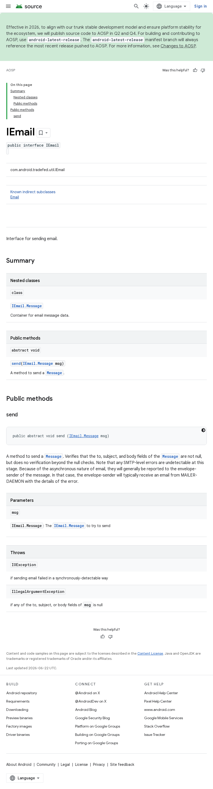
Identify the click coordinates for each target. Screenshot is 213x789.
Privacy (99, 764)
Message (54, 372)
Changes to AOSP (178, 46)
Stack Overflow (157, 726)
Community (46, 764)
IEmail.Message (27, 305)
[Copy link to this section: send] (23, 415)
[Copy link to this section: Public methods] (58, 399)
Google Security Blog (92, 718)
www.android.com (159, 709)
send (16, 363)
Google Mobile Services (163, 718)
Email (14, 197)
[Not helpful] (203, 70)
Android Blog (86, 709)
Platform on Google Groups (97, 726)
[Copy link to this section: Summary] (40, 261)
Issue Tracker (154, 734)
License (81, 764)
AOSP (10, 70)
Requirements (17, 701)
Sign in (200, 6)
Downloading (17, 709)
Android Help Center (161, 693)
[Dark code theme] (203, 430)
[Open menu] (8, 6)
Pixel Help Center (158, 701)
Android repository (21, 693)
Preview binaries (19, 718)
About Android (18, 764)
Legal (65, 764)
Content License (150, 653)
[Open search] (136, 6)
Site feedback (122, 764)
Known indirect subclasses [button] (32, 194)
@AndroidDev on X (90, 701)
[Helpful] (195, 70)
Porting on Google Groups (96, 743)
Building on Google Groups (97, 734)
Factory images (19, 726)
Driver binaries (18, 734)
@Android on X (87, 693)
